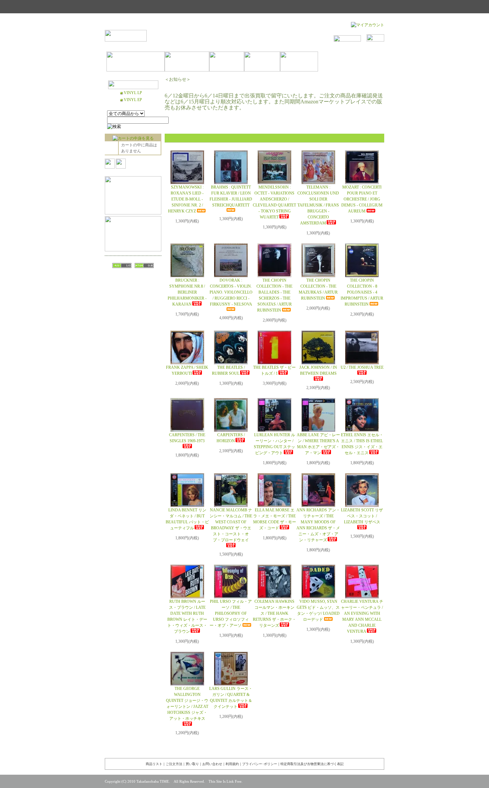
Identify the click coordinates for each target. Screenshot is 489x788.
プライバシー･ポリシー (259, 764)
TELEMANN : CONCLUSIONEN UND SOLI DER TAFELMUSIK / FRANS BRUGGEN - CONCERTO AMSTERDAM (318, 205)
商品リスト (154, 764)
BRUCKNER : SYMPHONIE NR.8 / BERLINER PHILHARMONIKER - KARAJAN (187, 292)
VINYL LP (133, 92)
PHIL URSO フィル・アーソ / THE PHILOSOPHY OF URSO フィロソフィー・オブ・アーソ (231, 613)
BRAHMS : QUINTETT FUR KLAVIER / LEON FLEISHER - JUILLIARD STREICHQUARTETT (231, 196)
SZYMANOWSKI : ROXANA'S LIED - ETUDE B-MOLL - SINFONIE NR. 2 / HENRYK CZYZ (186, 199)
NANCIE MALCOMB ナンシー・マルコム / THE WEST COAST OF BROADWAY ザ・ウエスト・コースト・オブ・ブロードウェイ (231, 525)
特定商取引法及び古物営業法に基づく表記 (312, 764)
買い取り (192, 764)
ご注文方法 (174, 764)
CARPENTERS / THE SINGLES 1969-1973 (187, 438)
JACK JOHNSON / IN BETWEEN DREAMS (318, 370)
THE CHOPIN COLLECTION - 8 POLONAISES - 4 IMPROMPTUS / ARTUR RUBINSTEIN (362, 292)
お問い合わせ (212, 764)
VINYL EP (133, 99)
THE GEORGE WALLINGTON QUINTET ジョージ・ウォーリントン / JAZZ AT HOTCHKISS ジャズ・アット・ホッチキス (187, 703)
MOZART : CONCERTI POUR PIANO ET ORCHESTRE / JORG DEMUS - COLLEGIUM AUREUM (362, 199)
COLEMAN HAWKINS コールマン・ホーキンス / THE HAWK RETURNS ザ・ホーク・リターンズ (274, 613)
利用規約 (232, 764)
